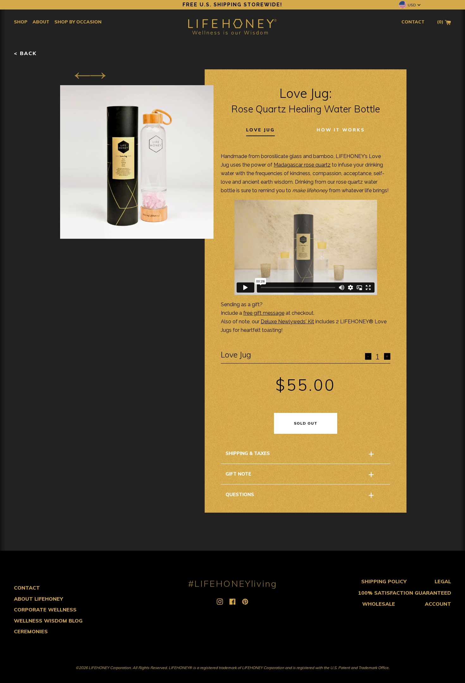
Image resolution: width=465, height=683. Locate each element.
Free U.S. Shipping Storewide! (232, 5)
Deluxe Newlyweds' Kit (287, 322)
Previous (82, 75)
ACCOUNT (438, 604)
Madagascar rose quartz (302, 165)
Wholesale (378, 604)
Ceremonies (31, 631)
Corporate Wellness (45, 609)
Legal (443, 581)
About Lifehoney (38, 599)
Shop (21, 22)
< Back (25, 53)
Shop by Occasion (78, 22)
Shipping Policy (383, 581)
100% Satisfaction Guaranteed (404, 593)
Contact (27, 588)
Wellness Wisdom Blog (48, 620)
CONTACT (413, 22)
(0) (441, 22)
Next (98, 75)
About (41, 22)
